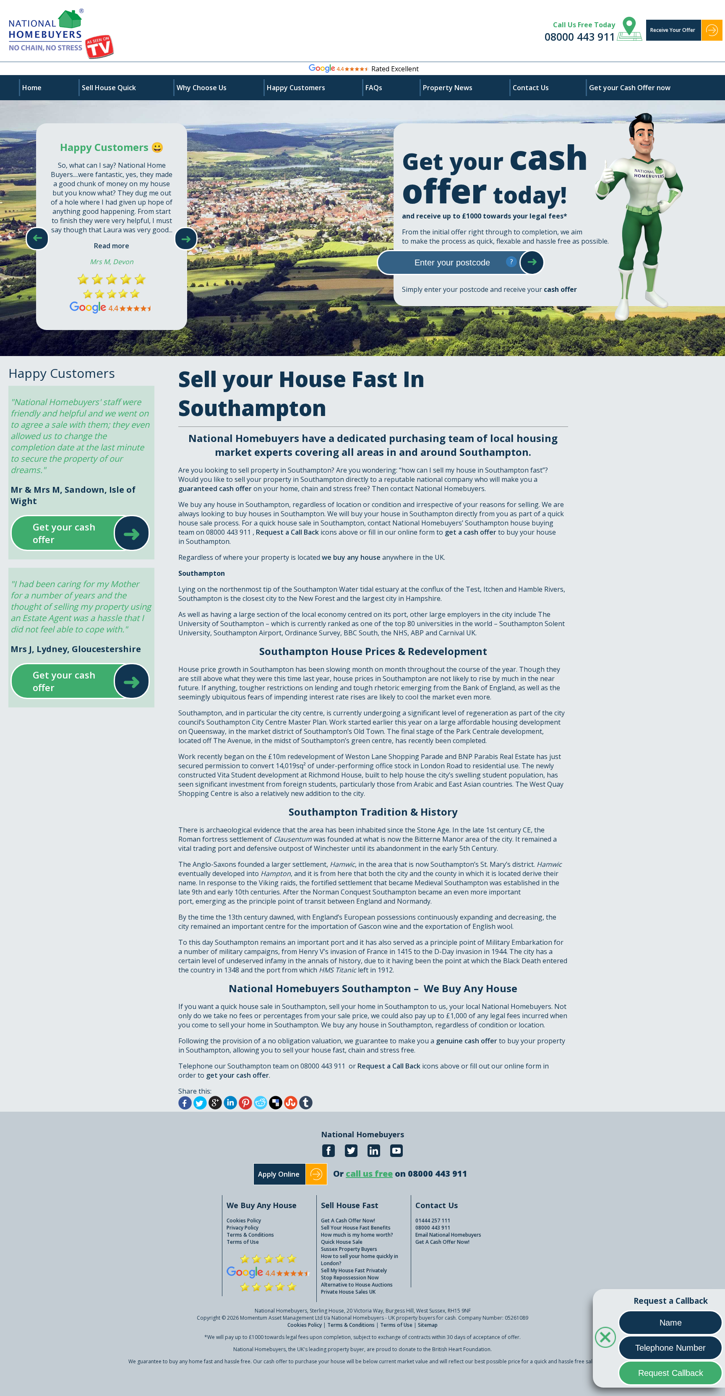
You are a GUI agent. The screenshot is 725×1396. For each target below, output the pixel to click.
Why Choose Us (202, 87)
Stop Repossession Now (350, 1277)
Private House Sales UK (348, 1291)
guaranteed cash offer (215, 488)
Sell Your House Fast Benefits (356, 1227)
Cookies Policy (244, 1220)
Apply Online (279, 1174)
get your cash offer (237, 1075)
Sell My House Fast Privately (354, 1270)
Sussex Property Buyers (349, 1249)
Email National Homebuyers (448, 1234)
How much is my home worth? (357, 1234)
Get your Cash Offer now (629, 87)
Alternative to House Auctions (357, 1284)
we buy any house (351, 557)
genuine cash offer (466, 1040)
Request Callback (670, 1373)
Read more (111, 245)
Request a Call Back (287, 532)
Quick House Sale (341, 1241)
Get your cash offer (72, 533)
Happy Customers (296, 87)
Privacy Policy (242, 1227)
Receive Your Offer (672, 30)
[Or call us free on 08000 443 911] (400, 1182)
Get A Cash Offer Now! (348, 1220)
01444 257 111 (432, 1220)
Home (32, 87)
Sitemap (428, 1324)
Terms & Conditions (250, 1234)
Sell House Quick (109, 87)
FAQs (373, 87)
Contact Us (531, 87)
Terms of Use (243, 1241)
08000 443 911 (580, 36)
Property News (447, 87)
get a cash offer (471, 532)
